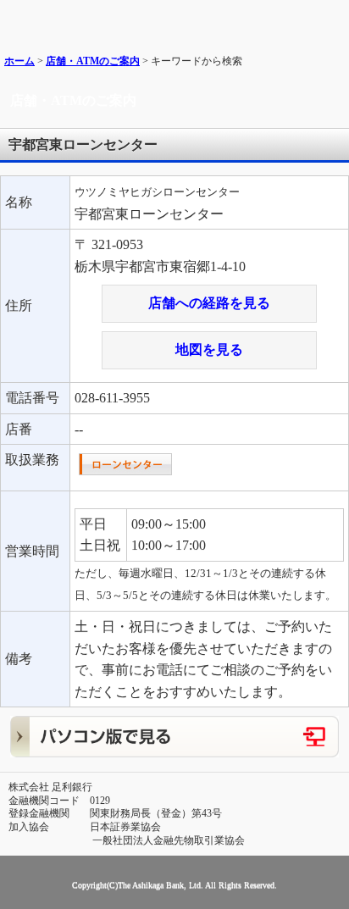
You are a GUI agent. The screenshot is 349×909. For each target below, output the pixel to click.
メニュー (330, 19)
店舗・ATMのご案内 (93, 61)
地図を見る (209, 349)
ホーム (19, 61)
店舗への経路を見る (209, 303)
